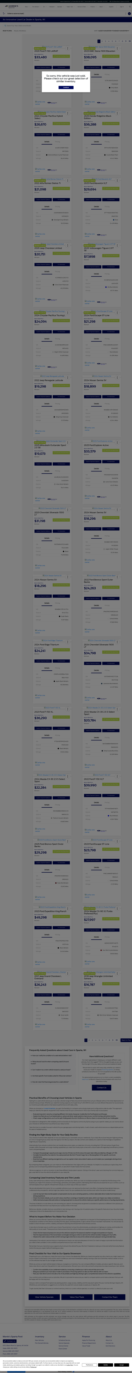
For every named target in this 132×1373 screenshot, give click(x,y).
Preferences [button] (33, 1367)
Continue (66, 87)
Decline (106, 1365)
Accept (122, 1365)
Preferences (89, 1365)
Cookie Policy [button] (69, 1365)
